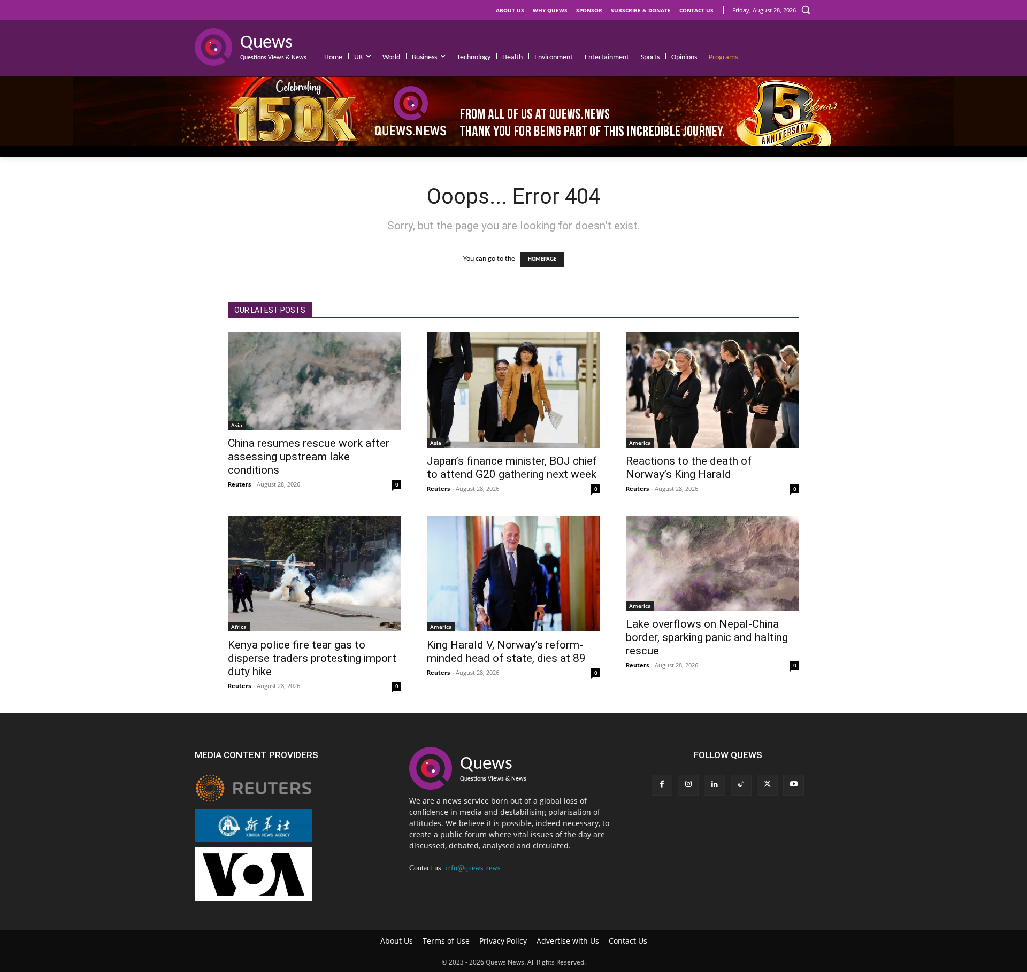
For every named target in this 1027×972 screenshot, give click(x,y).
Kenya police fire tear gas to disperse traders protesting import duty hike (312, 658)
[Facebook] (662, 785)
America (640, 442)
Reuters (239, 484)
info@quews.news (472, 868)
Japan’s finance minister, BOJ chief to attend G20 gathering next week (512, 467)
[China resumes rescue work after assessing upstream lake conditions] (314, 381)
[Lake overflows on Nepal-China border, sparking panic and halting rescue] (712, 563)
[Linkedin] (714, 785)
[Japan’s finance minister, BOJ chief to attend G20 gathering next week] (513, 390)
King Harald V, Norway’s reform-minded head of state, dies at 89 (506, 651)
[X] (767, 785)
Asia (236, 425)
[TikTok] (741, 785)
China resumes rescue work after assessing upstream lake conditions (308, 456)
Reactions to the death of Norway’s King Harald (689, 467)
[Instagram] (688, 785)
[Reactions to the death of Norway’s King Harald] (712, 390)
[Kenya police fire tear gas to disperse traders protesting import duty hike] (314, 573)
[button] (805, 9)
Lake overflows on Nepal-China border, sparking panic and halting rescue (707, 637)
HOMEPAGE (542, 260)
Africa (239, 626)
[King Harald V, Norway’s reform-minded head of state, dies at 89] (513, 573)
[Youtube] (793, 785)
